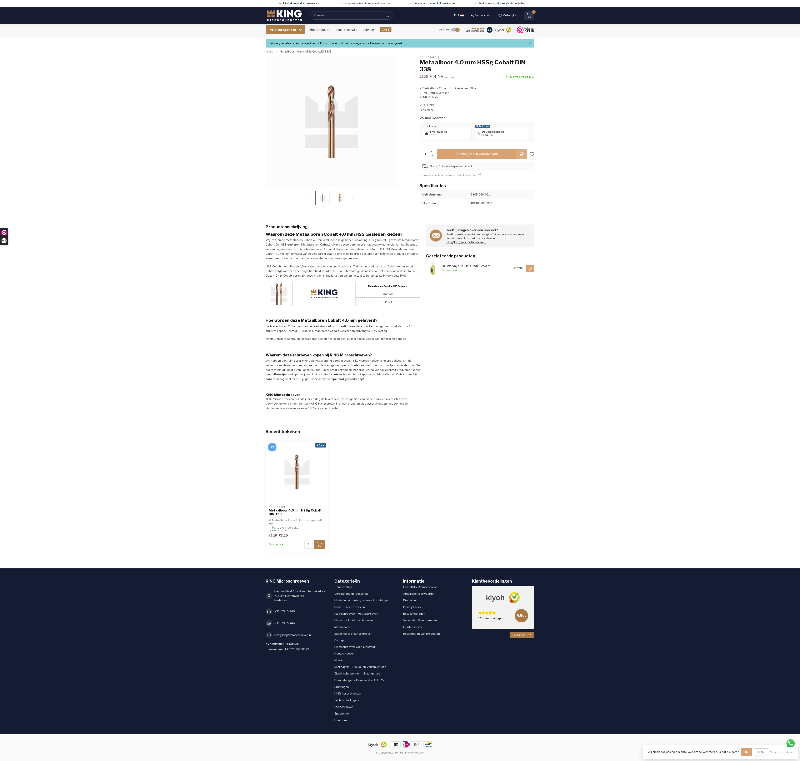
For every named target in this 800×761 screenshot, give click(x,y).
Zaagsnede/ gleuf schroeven (353, 634)
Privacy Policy (412, 607)
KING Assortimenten (347, 694)
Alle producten (319, 30)
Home (269, 52)
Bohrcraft (428, 57)
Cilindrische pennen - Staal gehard (357, 674)
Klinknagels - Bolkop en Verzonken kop (360, 667)
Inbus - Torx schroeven (349, 607)
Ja (746, 752)
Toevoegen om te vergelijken (437, 175)
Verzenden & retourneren (420, 620)
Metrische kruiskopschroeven (353, 620)
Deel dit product (468, 175)
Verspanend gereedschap (351, 594)
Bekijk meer (518, 635)
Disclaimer (410, 600)
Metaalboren (342, 627)
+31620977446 (284, 611)
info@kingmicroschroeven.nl (466, 242)
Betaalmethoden (414, 614)
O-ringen (340, 640)
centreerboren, (341, 374)
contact (385, 339)
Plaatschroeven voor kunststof (354, 647)
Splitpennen (342, 714)
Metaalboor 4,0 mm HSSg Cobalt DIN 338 (305, 52)
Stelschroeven (344, 707)
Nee (761, 752)
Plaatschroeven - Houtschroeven (356, 614)
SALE (386, 30)
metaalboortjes (276, 374)
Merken (368, 30)
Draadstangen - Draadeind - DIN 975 (359, 680)
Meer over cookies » (782, 752)
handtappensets (364, 374)
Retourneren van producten (421, 634)
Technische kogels (346, 700)
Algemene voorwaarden (419, 594)
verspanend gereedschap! (345, 379)
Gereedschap (343, 587)
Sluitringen (341, 687)
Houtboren (341, 720)
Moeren (339, 660)
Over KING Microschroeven (421, 587)
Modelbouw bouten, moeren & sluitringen (361, 600)
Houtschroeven (344, 654)
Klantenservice (346, 30)
